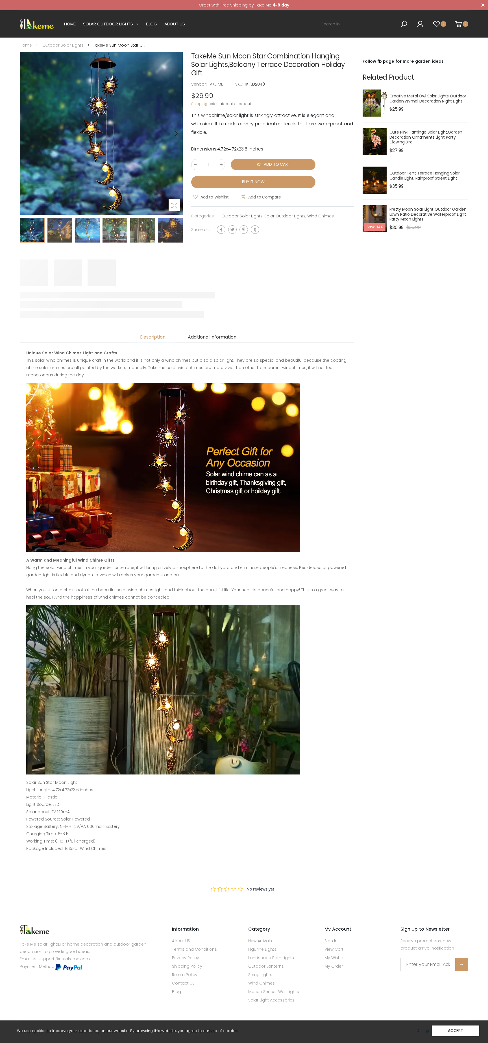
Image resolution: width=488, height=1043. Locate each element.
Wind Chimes (320, 216)
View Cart (333, 949)
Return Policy (184, 974)
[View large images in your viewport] (174, 205)
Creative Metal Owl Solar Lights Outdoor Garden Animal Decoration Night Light (428, 98)
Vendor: (199, 84)
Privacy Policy (185, 958)
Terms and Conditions (194, 949)
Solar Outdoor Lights (285, 216)
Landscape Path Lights (271, 958)
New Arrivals (260, 941)
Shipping (199, 104)
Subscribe (461, 964)
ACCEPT (455, 1030)
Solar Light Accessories (271, 1000)
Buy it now (253, 182)
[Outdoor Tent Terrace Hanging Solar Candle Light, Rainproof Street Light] (375, 180)
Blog (176, 991)
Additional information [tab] (212, 337)
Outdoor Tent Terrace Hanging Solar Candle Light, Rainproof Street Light (424, 175)
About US (181, 941)
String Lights (260, 974)
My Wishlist (335, 958)
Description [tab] (152, 337)
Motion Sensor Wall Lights (273, 991)
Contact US (183, 983)
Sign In (330, 941)
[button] (175, 133)
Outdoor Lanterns (266, 966)
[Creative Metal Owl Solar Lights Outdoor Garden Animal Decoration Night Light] (375, 103)
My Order (333, 966)
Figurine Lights (262, 949)
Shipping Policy (187, 966)
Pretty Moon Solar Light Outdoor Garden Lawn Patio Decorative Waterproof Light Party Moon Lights (428, 214)
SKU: (239, 84)
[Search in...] (405, 24)
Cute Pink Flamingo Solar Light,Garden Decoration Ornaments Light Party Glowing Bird (426, 137)
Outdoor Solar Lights (242, 216)
